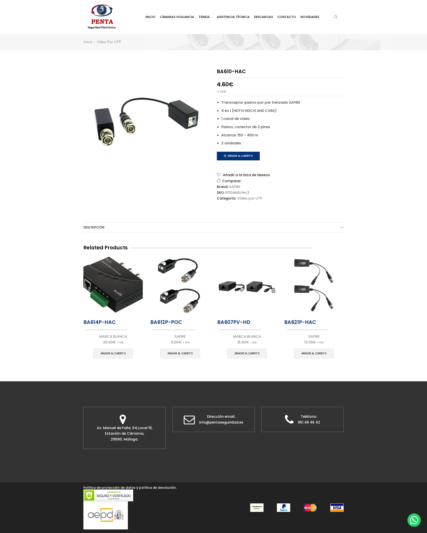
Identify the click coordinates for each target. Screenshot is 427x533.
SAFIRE (234, 187)
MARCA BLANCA (113, 336)
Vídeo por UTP (109, 42)
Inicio (150, 17)
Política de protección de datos (109, 487)
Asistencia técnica (233, 17)
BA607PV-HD (233, 322)
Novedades (309, 17)
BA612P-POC (166, 322)
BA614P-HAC (99, 322)
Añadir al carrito (240, 156)
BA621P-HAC (300, 322)
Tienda (204, 17)
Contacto (286, 17)
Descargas (263, 17)
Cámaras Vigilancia (177, 17)
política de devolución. (158, 487)
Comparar (231, 181)
